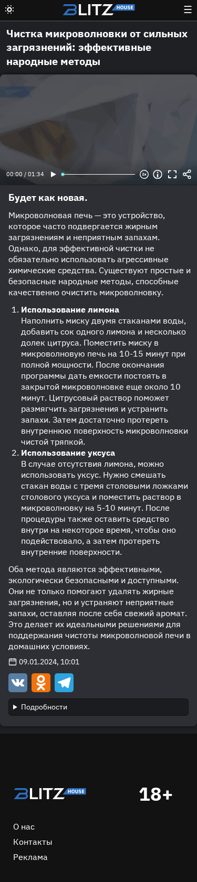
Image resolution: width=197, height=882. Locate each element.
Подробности (44, 707)
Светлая (9, 9)
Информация (157, 174)
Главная (50, 794)
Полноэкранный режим (172, 174)
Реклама (30, 857)
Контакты (33, 841)
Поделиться (187, 174)
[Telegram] (63, 682)
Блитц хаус (99, 9)
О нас (24, 826)
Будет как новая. (48, 197)
